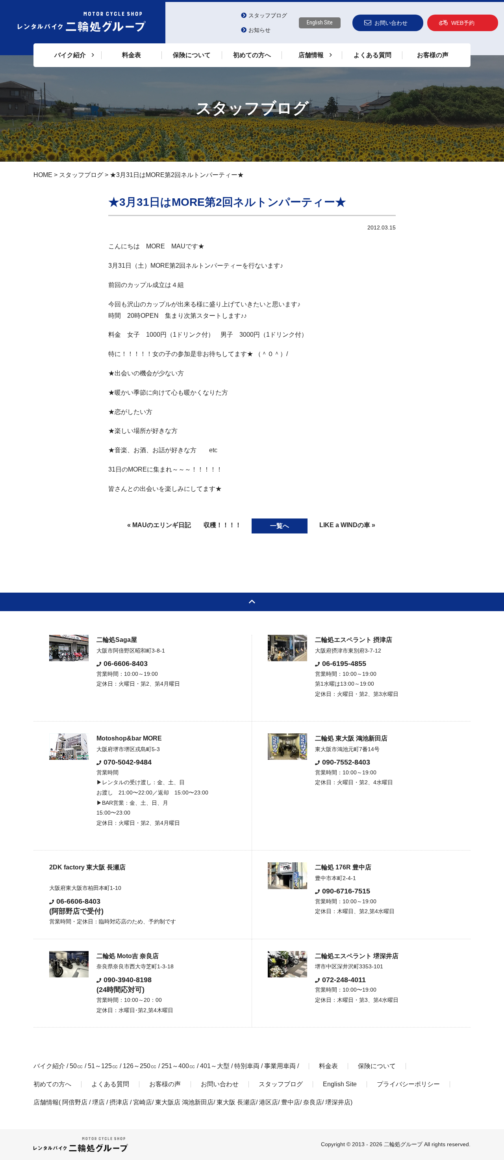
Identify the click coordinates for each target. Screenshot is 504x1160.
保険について (192, 55)
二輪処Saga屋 (116, 639)
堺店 (98, 1102)
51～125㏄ (103, 1066)
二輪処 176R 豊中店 (343, 867)
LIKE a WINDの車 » (347, 525)
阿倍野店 (74, 1102)
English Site (320, 22)
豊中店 (290, 1102)
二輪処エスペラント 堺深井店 (356, 956)
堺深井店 (337, 1102)
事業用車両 (280, 1066)
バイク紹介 (49, 1066)
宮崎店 (142, 1102)
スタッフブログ (267, 15)
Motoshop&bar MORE (129, 738)
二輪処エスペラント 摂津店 (353, 639)
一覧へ (279, 525)
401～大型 (215, 1066)
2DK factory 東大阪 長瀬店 (87, 867)
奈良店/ (314, 1102)
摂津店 (118, 1102)
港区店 (268, 1102)
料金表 (131, 55)
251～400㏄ (178, 1066)
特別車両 (246, 1066)
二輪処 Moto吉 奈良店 (127, 956)
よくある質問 (372, 55)
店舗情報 (46, 1102)
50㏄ (76, 1066)
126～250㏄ (140, 1066)
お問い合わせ (391, 23)
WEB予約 (462, 23)
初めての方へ (252, 55)
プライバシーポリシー (408, 1084)
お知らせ (259, 30)
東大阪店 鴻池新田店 (184, 1102)
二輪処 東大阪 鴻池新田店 (351, 738)
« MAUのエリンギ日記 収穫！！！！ (184, 525)
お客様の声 (432, 55)
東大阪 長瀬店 (236, 1102)
